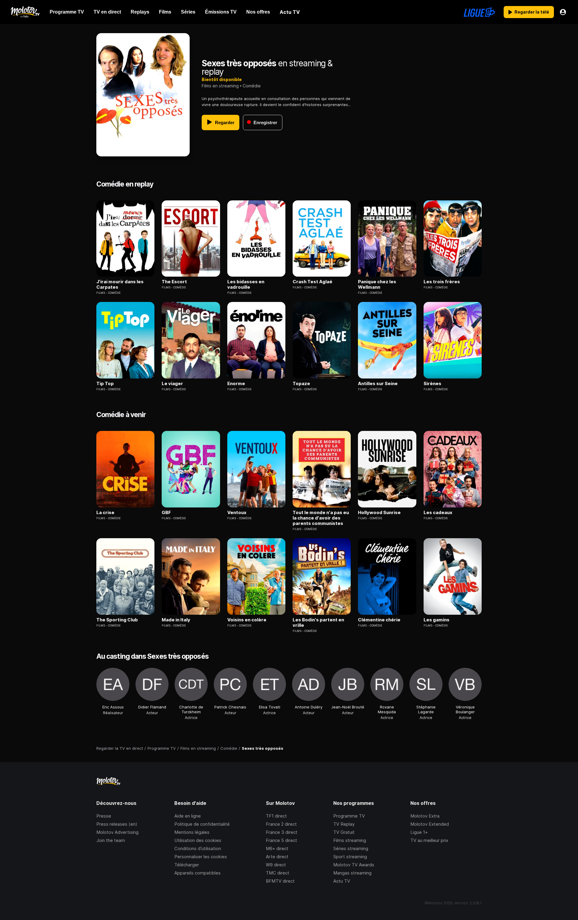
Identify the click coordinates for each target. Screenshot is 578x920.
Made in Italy (176, 620)
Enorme (236, 383)
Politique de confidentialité (202, 824)
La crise (105, 512)
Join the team (110, 840)
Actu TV (341, 881)
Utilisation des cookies (197, 840)
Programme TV (349, 816)
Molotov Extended (429, 824)
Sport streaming (350, 856)
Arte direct (277, 856)
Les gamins (436, 620)
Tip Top (105, 383)
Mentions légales (192, 832)
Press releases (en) (116, 824)
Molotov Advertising (117, 832)
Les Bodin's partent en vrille (318, 622)
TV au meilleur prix (429, 840)
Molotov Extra (425, 816)
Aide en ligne (187, 816)
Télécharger (186, 865)
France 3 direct (281, 832)
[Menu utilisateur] (563, 12)
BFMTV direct (280, 881)
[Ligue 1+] (479, 12)
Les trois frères (442, 281)
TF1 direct (276, 816)
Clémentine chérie (379, 620)
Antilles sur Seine (378, 383)
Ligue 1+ (419, 832)
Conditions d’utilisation (197, 848)
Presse (103, 816)
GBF (166, 512)
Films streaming (349, 840)
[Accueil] (25, 12)
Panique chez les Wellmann (377, 284)
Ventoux (237, 512)
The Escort (174, 281)
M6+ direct (277, 848)
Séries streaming (350, 848)
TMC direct (277, 873)
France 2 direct (281, 824)
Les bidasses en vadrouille (245, 284)
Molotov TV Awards (353, 865)
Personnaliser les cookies (200, 856)
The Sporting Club (117, 620)
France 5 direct (281, 840)
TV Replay (344, 824)
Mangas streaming (352, 873)
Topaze (301, 383)
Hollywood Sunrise (379, 512)
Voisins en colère (246, 620)
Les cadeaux (438, 512)
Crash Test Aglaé (312, 281)
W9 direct (276, 865)
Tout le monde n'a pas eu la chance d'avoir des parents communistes (321, 518)
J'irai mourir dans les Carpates (120, 284)
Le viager (172, 383)
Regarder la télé (531, 11)
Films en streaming (220, 85)
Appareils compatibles (197, 873)
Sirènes (432, 383)
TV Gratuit (344, 832)
